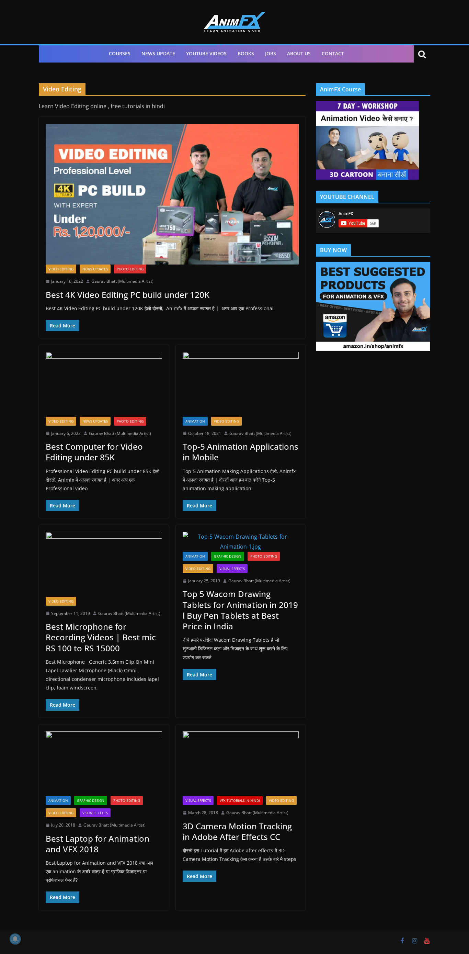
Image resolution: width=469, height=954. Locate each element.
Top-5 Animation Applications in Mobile (240, 452)
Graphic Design (227, 556)
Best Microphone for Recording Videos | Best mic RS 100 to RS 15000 (101, 637)
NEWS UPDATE (158, 53)
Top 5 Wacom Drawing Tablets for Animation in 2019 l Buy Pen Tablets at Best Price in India (240, 610)
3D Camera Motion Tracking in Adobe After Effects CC (237, 831)
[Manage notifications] (15, 938)
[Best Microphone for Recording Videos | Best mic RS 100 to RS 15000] (104, 564)
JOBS (270, 53)
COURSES (119, 53)
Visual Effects (232, 568)
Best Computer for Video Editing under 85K (94, 452)
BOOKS (246, 53)
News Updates (95, 269)
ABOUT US (299, 53)
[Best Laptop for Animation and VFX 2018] (104, 763)
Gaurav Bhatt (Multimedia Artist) (122, 281)
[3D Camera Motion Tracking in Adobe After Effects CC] (241, 763)
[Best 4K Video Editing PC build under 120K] (172, 194)
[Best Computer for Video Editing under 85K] (104, 384)
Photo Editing (130, 269)
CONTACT (333, 53)
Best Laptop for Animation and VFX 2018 (97, 844)
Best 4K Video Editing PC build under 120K (127, 294)
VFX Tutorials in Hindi (240, 800)
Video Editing (60, 269)
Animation (195, 421)
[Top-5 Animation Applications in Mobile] (241, 384)
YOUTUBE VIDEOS (206, 53)
